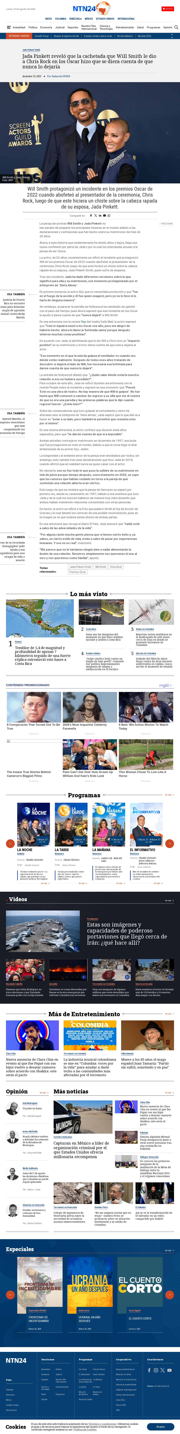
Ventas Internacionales (125, 1395)
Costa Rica (91, 629)
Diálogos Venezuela (149, 1157)
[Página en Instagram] (156, 1371)
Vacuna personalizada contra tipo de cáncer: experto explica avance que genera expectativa (71, 875)
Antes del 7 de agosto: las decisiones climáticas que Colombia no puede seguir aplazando (36, 1177)
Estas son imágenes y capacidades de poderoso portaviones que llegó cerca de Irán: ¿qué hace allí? (127, 933)
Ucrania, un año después (89, 1319)
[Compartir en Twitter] (95, 215)
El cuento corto (140, 1318)
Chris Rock (116, 567)
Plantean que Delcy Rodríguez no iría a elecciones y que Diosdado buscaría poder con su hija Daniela (24, 992)
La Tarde (62, 850)
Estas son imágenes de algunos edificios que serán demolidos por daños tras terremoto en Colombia (110, 992)
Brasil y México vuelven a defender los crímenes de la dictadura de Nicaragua (35, 1141)
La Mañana (101, 850)
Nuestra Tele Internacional (89, 27)
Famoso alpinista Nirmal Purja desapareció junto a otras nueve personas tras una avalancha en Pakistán (156, 1142)
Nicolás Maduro (125, 36)
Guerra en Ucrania (144, 984)
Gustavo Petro (101, 1207)
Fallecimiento (127, 1053)
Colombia (9, 1390)
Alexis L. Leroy (33, 1189)
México (9, 1400)
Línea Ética (120, 1400)
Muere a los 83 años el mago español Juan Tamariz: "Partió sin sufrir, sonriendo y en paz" (145, 1063)
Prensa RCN (121, 1405)
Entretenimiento (125, 27)
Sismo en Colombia (145, 629)
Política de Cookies (85, 1429)
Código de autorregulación (126, 1390)
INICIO (48, 18)
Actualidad (19, 27)
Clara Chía (10, 1053)
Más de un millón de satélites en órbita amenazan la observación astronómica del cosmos (146, 875)
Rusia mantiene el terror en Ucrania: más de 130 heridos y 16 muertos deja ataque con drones (155, 992)
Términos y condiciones (102, 1424)
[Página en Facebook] (149, 1371)
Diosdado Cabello (14, 984)
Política (32, 27)
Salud (140, 27)
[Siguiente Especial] (169, 1295)
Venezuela (10, 1395)
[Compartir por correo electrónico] (104, 215)
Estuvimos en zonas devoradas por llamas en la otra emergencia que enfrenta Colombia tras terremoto (68, 992)
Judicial (60, 27)
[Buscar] (176, 27)
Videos (18, 899)
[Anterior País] (172, 34)
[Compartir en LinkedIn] (100, 215)
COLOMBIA (60, 18)
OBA (118, 1410)
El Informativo (142, 850)
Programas (153, 27)
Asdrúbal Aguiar (30, 1103)
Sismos (18, 642)
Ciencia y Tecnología (106, 27)
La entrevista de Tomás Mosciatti (85, 1380)
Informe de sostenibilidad (126, 1385)
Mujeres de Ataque (97, 1393)
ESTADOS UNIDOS (105, 18)
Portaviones (92, 919)
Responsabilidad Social (125, 1369)
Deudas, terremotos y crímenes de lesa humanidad (34, 1212)
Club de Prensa (99, 1369)
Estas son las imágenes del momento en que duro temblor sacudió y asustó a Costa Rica (104, 637)
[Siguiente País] (172, 37)
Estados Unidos (93, 653)
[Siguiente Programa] (169, 843)
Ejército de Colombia (146, 653)
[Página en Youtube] (169, 1371)
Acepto (160, 1426)
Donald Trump (42, 36)
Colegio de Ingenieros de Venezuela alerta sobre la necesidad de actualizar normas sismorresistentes (69, 1217)
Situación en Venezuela (33, 1205)
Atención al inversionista (126, 1379)
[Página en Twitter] (162, 1371)
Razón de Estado (85, 1399)
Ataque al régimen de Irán (66, 36)
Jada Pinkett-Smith (31, 50)
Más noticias (71, 1091)
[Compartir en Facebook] (91, 215)
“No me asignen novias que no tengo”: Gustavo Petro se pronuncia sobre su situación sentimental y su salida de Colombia (113, 1218)
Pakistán (144, 1133)
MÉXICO (89, 18)
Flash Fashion (99, 1374)
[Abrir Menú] (9, 27)
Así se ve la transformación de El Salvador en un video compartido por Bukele (154, 1215)
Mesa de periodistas (83, 1393)
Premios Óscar (78, 572)
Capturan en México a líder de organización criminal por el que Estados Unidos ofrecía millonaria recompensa (81, 1150)
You (83, 321)
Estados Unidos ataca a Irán (98, 36)
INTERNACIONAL (126, 18)
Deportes (73, 27)
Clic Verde (83, 1369)
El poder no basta (32, 1108)
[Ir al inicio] (19, 1366)
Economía (46, 27)
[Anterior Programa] (10, 843)
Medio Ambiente (30, 1168)
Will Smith (100, 567)
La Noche (24, 850)
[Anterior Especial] (10, 1295)
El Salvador (141, 1207)
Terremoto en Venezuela (65, 1207)
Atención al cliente (123, 1374)
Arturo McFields (30, 1131)
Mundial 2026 (144, 36)
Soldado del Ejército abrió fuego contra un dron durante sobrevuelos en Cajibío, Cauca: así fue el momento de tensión (154, 662)
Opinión (167, 27)
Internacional (11, 1410)
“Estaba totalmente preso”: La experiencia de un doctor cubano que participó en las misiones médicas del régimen (33, 875)
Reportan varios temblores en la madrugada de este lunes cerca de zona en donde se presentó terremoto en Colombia (154, 639)
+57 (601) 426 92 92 (161, 1386)
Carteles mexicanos (63, 1137)
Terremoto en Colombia (103, 984)
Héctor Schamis (34, 1223)
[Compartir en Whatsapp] (109, 215)
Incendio (53, 984)
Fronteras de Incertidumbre (39, 1319)
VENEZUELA (75, 18)
